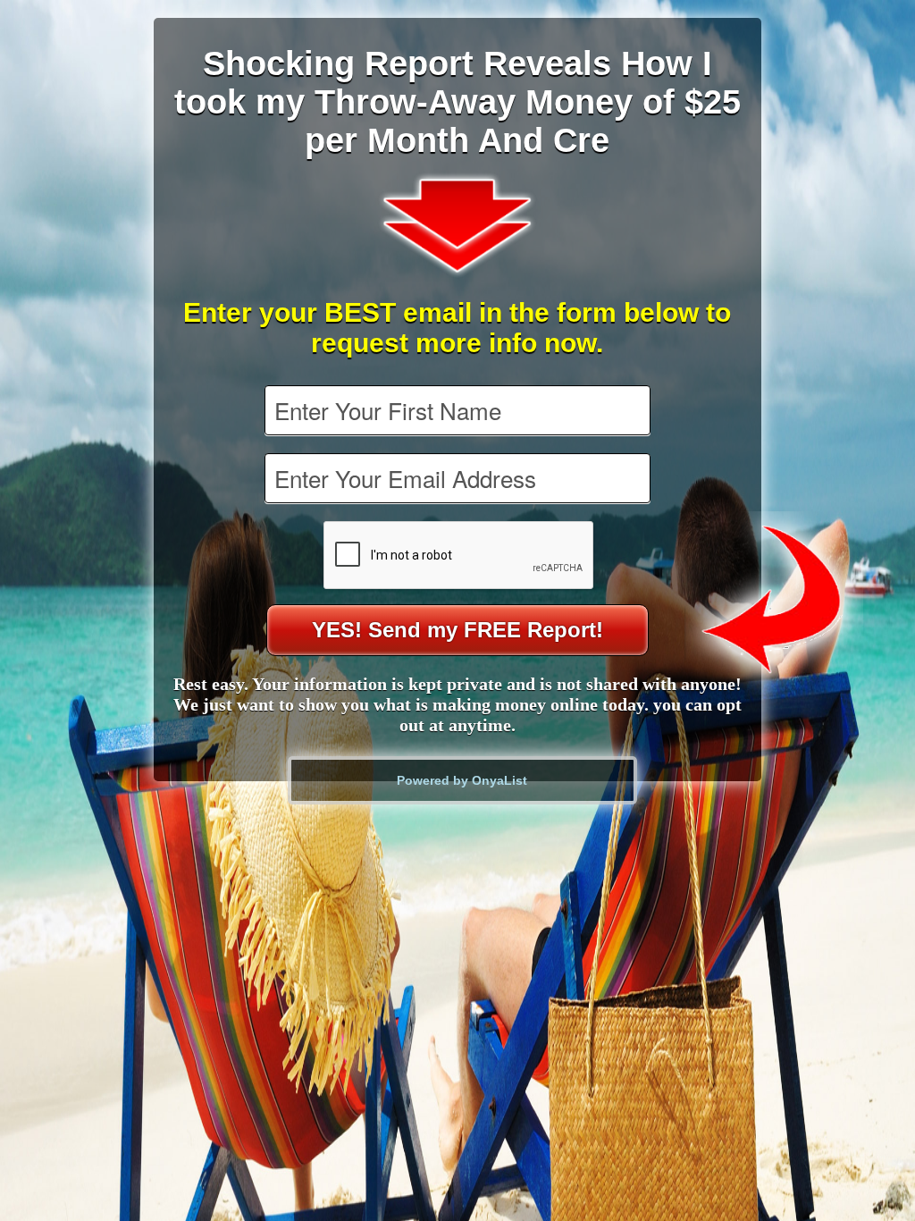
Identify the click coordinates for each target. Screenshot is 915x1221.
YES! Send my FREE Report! (457, 630)
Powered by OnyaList (462, 780)
